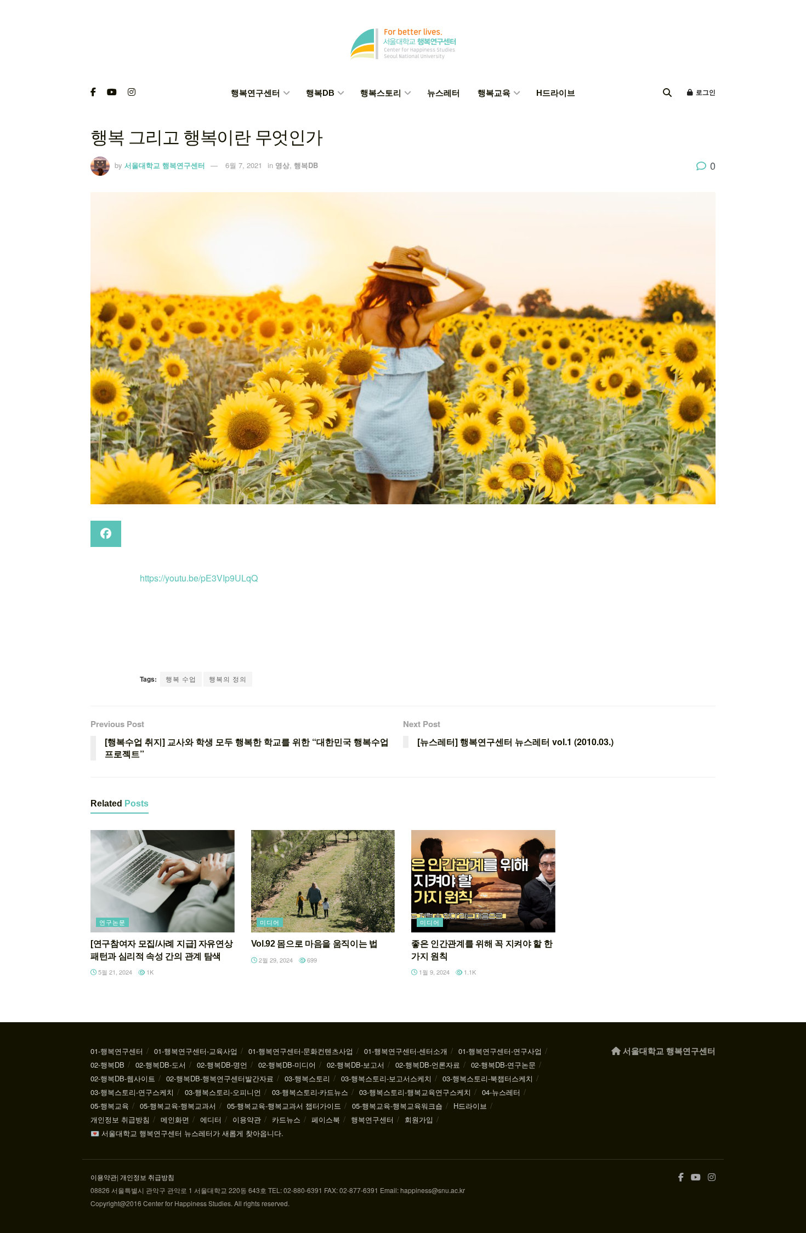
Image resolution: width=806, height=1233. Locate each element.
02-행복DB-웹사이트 (122, 1078)
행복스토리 (380, 92)
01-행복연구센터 (116, 1051)
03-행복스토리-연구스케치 (132, 1092)
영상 (282, 165)
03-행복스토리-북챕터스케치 (487, 1078)
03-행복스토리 (307, 1078)
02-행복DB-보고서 (355, 1064)
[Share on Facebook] (105, 534)
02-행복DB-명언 (222, 1064)
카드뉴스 (286, 1119)
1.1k (469, 971)
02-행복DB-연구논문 (503, 1064)
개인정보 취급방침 (120, 1119)
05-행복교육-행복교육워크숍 (397, 1106)
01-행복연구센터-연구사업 (500, 1051)
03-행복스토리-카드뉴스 (310, 1092)
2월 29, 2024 (275, 959)
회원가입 (419, 1119)
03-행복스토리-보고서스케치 (386, 1078)
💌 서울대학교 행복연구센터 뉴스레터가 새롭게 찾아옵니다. (186, 1133)
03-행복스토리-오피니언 (223, 1092)
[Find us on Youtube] (112, 93)
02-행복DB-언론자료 (427, 1064)
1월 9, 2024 (433, 971)
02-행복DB (107, 1064)
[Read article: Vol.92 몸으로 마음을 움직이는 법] (323, 881)
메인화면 (175, 1119)
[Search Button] (667, 93)
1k (149, 971)
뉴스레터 (443, 92)
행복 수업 (181, 678)
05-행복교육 (109, 1106)
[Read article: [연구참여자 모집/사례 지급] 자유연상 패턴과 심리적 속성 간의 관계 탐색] (162, 881)
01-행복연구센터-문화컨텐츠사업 (300, 1051)
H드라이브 (555, 92)
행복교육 (494, 92)
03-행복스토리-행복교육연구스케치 (415, 1092)
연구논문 (112, 922)
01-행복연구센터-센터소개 (405, 1051)
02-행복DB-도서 (160, 1064)
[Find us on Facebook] (93, 93)
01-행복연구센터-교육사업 (195, 1051)
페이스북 (325, 1119)
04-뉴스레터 (501, 1092)
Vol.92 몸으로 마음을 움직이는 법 (314, 943)
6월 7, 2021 (243, 165)
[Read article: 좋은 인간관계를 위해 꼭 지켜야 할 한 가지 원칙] (483, 881)
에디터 (211, 1119)
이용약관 (246, 1119)
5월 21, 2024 (114, 971)
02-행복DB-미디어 (287, 1064)
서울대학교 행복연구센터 (164, 165)
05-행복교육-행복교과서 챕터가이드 (284, 1106)
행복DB (320, 92)
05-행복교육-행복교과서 (178, 1106)
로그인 (705, 92)
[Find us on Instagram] (131, 93)
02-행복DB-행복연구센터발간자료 (220, 1078)
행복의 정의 (228, 678)
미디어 (270, 922)
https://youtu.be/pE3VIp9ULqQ (199, 578)
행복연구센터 (255, 92)
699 (311, 959)
